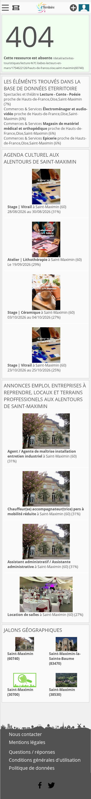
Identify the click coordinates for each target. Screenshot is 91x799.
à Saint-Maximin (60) (37, 206)
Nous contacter (25, 734)
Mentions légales (27, 742)
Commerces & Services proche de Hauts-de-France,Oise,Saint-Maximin (45, 114)
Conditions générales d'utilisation (45, 760)
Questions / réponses (32, 752)
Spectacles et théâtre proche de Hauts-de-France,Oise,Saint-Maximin (43, 97)
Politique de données (32, 768)
